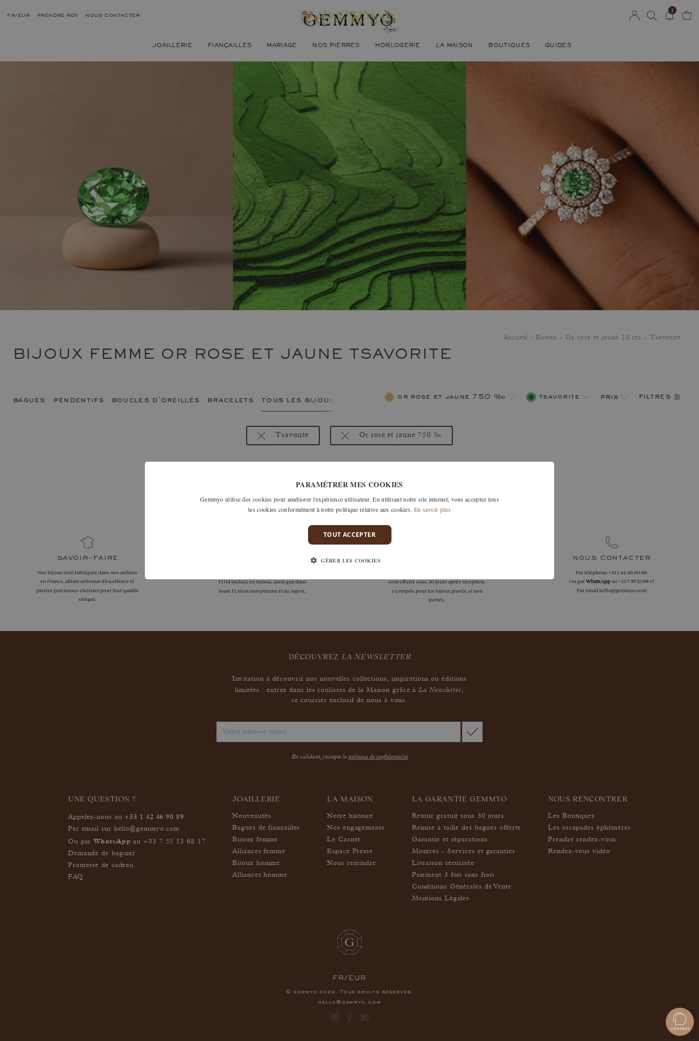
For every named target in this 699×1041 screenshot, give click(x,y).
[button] (349, 560)
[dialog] (349, 520)
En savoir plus (432, 509)
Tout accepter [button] (349, 534)
